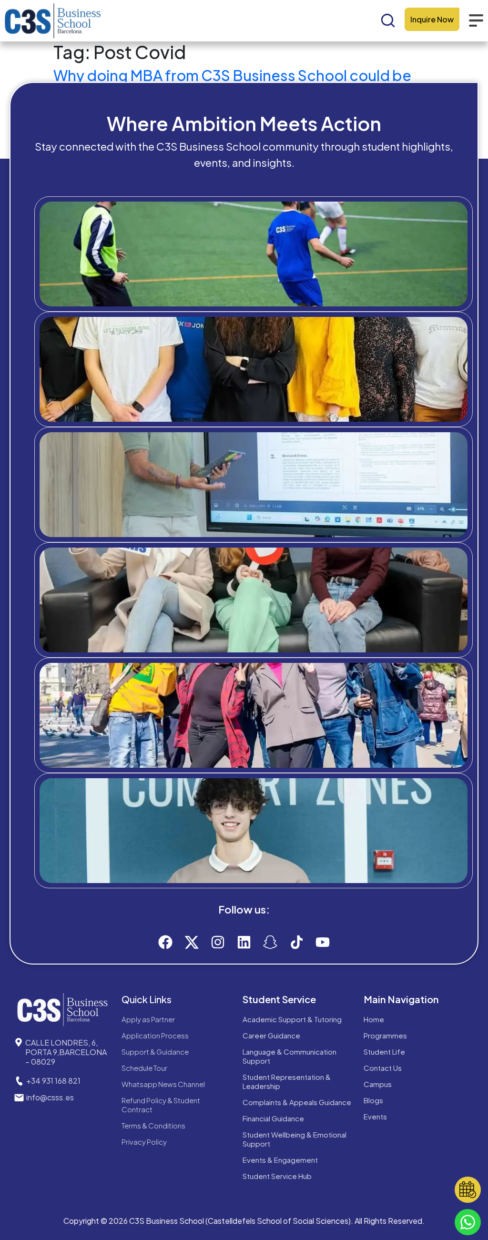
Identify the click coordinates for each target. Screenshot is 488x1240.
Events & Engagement (280, 1159)
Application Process (155, 1035)
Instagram (262, 868)
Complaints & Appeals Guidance (297, 1102)
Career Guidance (271, 1035)
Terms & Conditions (153, 1125)
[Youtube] (322, 942)
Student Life (384, 1051)
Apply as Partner (148, 1019)
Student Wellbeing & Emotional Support (294, 1139)
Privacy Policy (144, 1141)
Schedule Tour (144, 1067)
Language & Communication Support (289, 1056)
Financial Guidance (273, 1118)
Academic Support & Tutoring (292, 1019)
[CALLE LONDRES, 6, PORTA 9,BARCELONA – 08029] (18, 1042)
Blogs (373, 1100)
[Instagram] (218, 942)
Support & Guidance (155, 1051)
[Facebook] (165, 942)
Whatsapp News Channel (163, 1083)
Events (375, 1116)
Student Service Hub (277, 1175)
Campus (378, 1083)
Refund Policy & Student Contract (161, 1105)
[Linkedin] (244, 942)
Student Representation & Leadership (287, 1081)
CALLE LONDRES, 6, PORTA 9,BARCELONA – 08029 (66, 1052)
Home (374, 1019)
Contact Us (383, 1067)
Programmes (385, 1035)
